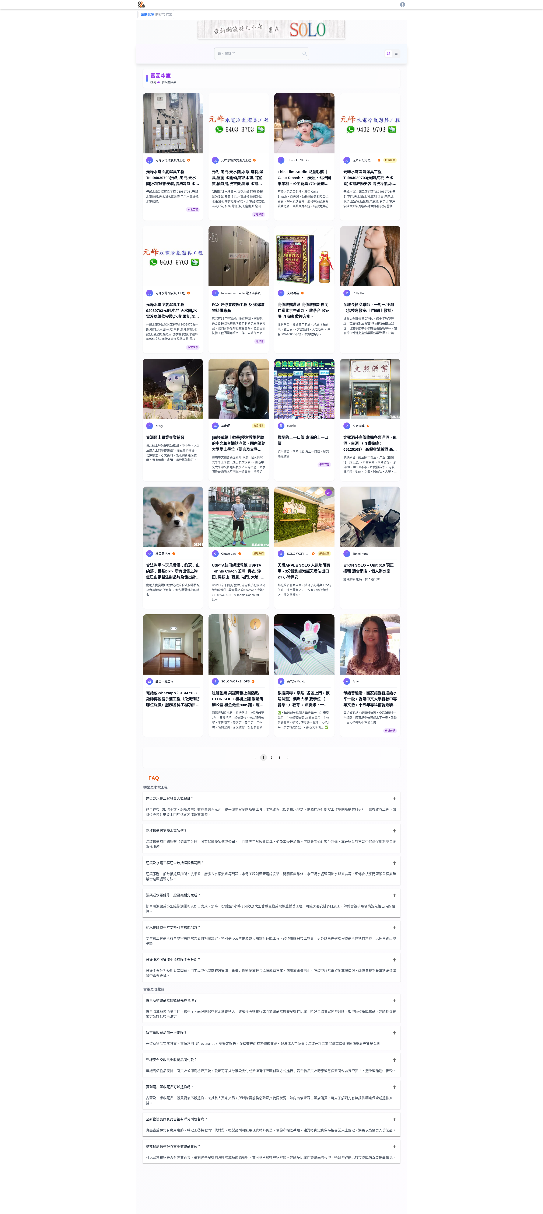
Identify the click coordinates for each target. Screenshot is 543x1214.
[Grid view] (388, 53)
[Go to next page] (287, 757)
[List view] (396, 53)
